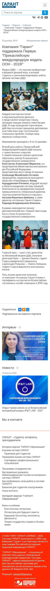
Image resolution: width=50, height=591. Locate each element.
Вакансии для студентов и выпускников (22, 487)
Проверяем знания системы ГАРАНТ (21, 457)
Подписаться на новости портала (21, 314)
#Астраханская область (37, 41)
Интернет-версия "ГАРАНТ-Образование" (23, 447)
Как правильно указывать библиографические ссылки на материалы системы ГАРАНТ (24, 475)
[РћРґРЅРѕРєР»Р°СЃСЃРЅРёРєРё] (23, 309)
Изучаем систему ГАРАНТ (15, 450)
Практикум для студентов (17, 453)
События (27, 25)
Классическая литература (17, 509)
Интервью (9, 327)
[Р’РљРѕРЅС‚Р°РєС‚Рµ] (20, 309)
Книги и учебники (11, 505)
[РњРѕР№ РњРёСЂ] (27, 309)
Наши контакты (10, 491)
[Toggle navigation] (45, 5)
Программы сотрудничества (16, 469)
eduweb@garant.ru (22, 574)
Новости (16, 25)
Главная (6, 25)
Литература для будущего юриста (21, 512)
